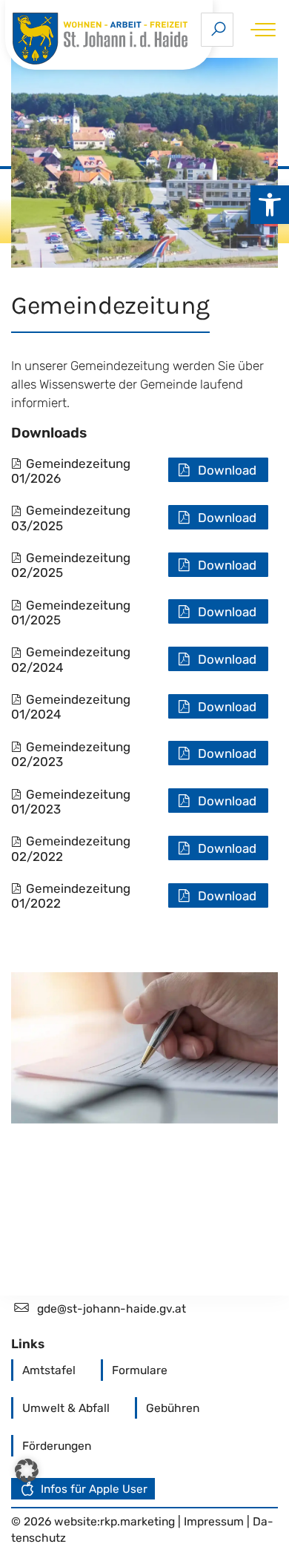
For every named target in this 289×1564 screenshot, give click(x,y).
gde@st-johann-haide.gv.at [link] (111, 1308)
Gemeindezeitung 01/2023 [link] (70, 801)
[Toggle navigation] (260, 29)
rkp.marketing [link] (137, 1521)
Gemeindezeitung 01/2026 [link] (70, 471)
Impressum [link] (215, 1521)
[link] (269, 204)
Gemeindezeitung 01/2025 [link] (70, 612)
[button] (26, 1470)
